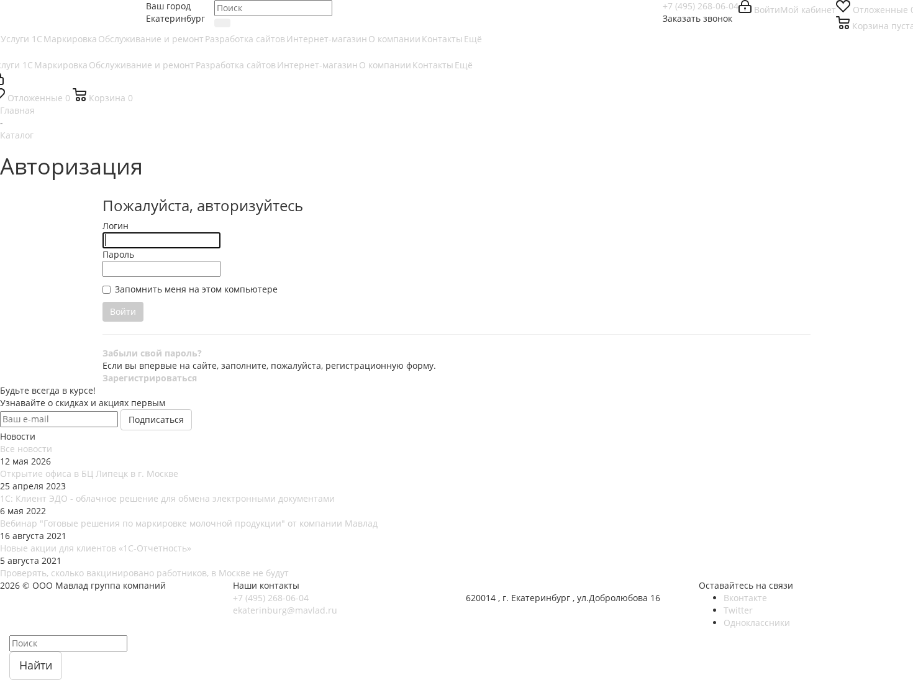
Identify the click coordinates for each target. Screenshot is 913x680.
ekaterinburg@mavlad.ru (285, 610)
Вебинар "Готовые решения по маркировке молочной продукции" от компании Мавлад (189, 523)
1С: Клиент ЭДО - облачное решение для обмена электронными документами (167, 498)
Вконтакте (745, 598)
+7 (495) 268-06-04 (700, 6)
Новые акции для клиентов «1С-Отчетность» (95, 548)
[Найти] (222, 23)
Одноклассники (757, 622)
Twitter (738, 610)
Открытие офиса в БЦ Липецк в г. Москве (89, 473)
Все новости (26, 449)
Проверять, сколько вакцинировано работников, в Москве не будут (144, 573)
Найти (35, 665)
